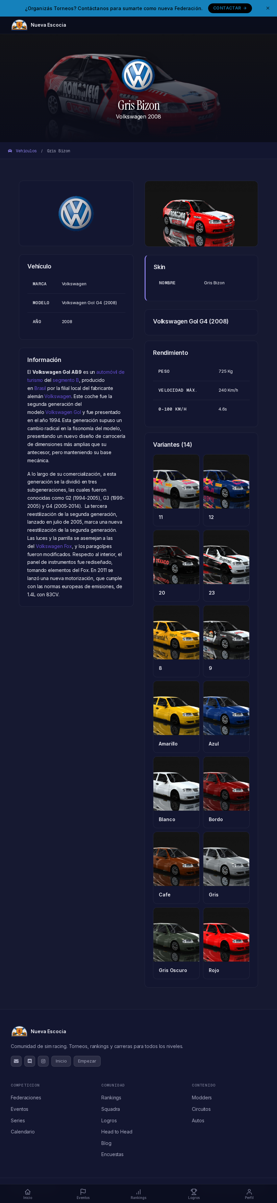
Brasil (40, 388)
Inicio (61, 1061)
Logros (109, 1120)
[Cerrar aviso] (268, 8)
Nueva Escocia (48, 25)
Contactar (227, 7)
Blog (106, 1143)
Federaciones (26, 1097)
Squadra (110, 1109)
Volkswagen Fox (54, 546)
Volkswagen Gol (63, 412)
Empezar (87, 1061)
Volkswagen (57, 396)
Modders (202, 1097)
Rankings (111, 1097)
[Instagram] (43, 1061)
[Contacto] (16, 1061)
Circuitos (201, 1109)
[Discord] (29, 1061)
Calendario (23, 1131)
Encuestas (112, 1154)
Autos (198, 1120)
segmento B (66, 380)
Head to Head (116, 1131)
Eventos (19, 1109)
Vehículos (25, 151)
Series (18, 1120)
